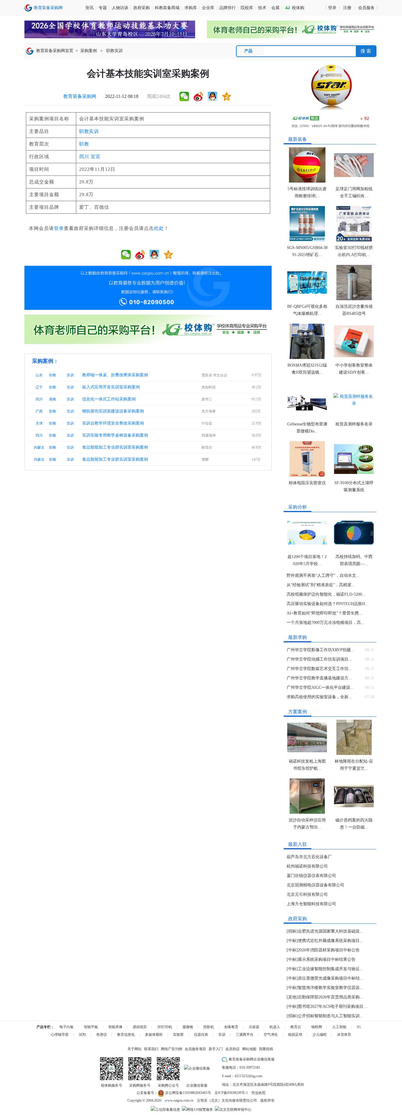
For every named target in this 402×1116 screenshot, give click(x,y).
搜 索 (366, 51)
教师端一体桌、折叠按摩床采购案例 (115, 375)
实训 (70, 375)
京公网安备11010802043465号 (187, 1093)
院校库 (247, 8)
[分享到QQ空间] (226, 96)
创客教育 (231, 1027)
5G (359, 1027)
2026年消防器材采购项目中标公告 (329, 950)
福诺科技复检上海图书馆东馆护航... (307, 765)
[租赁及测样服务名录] (353, 400)
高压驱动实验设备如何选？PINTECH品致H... (327, 604)
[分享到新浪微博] (198, 96)
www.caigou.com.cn (179, 1100)
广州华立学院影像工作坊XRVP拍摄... (320, 650)
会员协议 (232, 1049)
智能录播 (115, 1027)
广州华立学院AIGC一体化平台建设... (320, 687)
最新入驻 (297, 844)
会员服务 (366, 8)
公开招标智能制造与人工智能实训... (330, 1016)
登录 (332, 8)
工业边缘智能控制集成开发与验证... (330, 969)
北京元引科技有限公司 (307, 894)
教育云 (295, 1027)
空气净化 (271, 1035)
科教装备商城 (167, 8)
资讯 (89, 8)
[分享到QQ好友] (212, 96)
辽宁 (39, 387)
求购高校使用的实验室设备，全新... (319, 697)
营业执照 (258, 1093)
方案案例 (297, 711)
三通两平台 (244, 1035)
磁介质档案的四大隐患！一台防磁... (354, 823)
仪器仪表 (201, 1035)
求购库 (191, 8)
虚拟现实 (140, 1027)
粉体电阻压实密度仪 (307, 483)
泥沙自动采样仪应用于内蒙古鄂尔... (307, 823)
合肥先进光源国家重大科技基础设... (330, 931)
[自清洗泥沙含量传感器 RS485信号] (353, 282)
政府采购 (141, 8)
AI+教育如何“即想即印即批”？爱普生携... (324, 613)
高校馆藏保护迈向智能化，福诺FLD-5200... (326, 594)
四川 (84, 156)
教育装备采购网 (79, 96)
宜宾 (96, 156)
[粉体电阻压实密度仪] (307, 459)
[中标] (292, 940)
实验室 (178, 1035)
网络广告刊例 (171, 1049)
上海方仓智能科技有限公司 (311, 904)
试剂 (82, 1035)
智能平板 (91, 1027)
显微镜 (187, 1027)
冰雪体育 (344, 1035)
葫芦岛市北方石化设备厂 (309, 857)
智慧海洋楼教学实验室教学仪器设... (330, 987)
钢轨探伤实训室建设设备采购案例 (113, 411)
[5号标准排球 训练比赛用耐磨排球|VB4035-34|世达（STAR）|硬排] (307, 165)
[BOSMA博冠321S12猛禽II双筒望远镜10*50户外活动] (307, 341)
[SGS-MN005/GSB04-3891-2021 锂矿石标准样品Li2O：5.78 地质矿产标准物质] (307, 223)
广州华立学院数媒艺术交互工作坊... (319, 668)
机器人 (275, 1027)
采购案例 (88, 51)
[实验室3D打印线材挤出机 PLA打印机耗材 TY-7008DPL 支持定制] (353, 223)
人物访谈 (120, 8)
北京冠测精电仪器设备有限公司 (315, 885)
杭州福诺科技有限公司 (307, 866)
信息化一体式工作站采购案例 (109, 399)
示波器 (254, 1027)
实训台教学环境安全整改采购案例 (113, 423)
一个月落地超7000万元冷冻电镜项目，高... (325, 622)
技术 (262, 8)
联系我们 (151, 1049)
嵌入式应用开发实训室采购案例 (111, 387)
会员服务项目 (195, 1049)
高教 (52, 399)
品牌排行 (227, 8)
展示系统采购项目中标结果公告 (327, 959)
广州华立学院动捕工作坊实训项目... (319, 659)
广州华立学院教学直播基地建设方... (319, 678)
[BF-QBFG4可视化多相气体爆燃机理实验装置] (307, 282)
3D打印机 (164, 1027)
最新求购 (297, 637)
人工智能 (339, 1027)
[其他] (292, 997)
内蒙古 (39, 447)
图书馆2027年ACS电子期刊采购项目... (332, 1006)
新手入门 (216, 1049)
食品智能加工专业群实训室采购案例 (115, 447)
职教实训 (114, 51)
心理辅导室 (60, 1035)
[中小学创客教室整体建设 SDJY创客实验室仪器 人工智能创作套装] (353, 341)
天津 (39, 423)
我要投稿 (266, 1049)
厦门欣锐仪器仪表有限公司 (311, 875)
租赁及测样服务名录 (354, 424)
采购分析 (297, 506)
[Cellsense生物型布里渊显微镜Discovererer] (307, 400)
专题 (103, 8)
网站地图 (249, 1049)
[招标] (292, 931)
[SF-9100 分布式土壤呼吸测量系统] (353, 459)
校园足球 (295, 1035)
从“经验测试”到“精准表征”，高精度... (321, 585)
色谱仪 (101, 1035)
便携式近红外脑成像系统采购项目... (330, 940)
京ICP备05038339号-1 (231, 1093)
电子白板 (66, 1027)
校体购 (294, 8)
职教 (84, 143)
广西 (39, 411)
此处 (159, 228)
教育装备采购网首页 (54, 51)
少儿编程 (320, 1035)
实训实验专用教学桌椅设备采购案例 (115, 435)
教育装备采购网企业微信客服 (251, 1059)
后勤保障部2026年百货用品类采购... (330, 997)
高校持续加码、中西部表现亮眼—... (354, 560)
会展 (275, 8)
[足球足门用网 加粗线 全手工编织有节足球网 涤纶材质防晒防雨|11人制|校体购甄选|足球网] (353, 165)
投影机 (208, 1027)
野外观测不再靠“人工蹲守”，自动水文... (323, 575)
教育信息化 (126, 1035)
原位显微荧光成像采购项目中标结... (330, 978)
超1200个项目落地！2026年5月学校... (307, 560)
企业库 (208, 8)
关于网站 (134, 1049)
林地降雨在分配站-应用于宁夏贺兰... (354, 765)
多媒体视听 (154, 1035)
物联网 (316, 1027)
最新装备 (297, 139)
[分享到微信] (184, 96)
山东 (39, 375)
